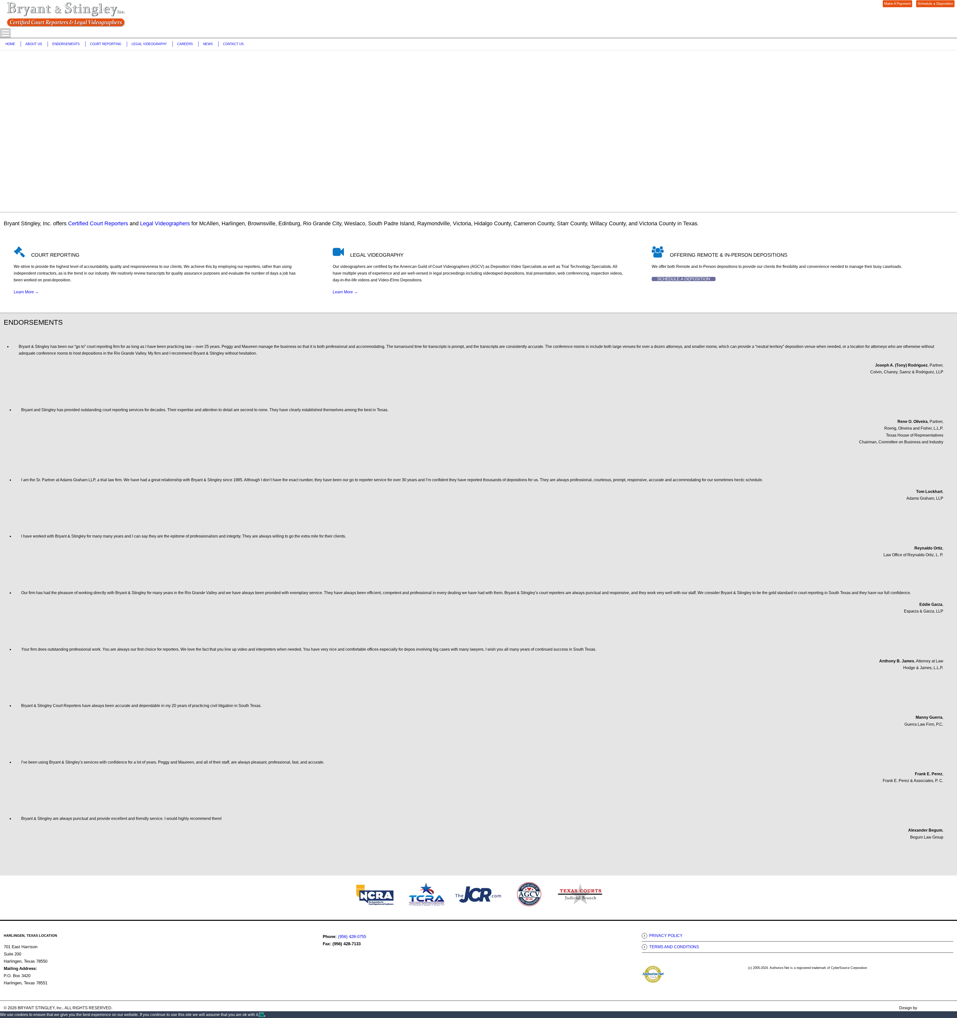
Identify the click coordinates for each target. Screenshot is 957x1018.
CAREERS (185, 44)
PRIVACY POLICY (666, 936)
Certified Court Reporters (98, 223)
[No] (264, 1016)
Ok (261, 1015)
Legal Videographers (165, 223)
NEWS (208, 44)
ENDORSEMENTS (66, 44)
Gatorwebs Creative (935, 1008)
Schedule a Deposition (935, 3)
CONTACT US (233, 44)
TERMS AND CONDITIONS (674, 947)
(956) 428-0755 (352, 936)
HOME (10, 44)
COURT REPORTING (105, 44)
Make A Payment (897, 3)
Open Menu (5, 33)
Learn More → (26, 292)
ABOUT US (33, 44)
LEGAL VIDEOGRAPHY (149, 44)
